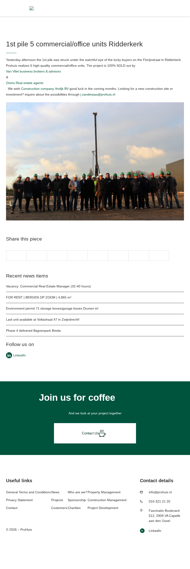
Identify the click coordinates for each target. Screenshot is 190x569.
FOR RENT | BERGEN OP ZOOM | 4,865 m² (38, 297)
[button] (16, 255)
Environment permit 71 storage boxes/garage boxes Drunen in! (52, 308)
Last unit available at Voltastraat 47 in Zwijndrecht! (42, 319)
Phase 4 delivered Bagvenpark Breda (33, 330)
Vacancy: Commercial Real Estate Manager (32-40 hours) (48, 286)
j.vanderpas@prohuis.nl (97, 94)
